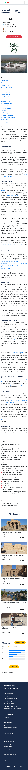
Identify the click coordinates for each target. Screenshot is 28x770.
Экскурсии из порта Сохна (10, 706)
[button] (8, 2)
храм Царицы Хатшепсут (8, 117)
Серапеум (16, 261)
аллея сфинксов (5, 99)
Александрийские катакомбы (9, 265)
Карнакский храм (6, 106)
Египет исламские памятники (11, 727)
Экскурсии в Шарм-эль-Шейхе (11, 688)
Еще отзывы (14, 666)
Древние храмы (8, 725)
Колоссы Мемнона (6, 119)
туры (3, 5)
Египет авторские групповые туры (12, 708)
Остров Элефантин (6, 83)
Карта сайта (6, 763)
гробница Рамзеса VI (7, 110)
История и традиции (9, 741)
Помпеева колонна (6, 261)
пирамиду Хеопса (12, 195)
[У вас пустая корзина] (5, 2)
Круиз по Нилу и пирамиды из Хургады (13, 555)
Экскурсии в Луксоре (9, 696)
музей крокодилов (16, 340)
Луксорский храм (6, 108)
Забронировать (14, 36)
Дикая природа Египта (9, 744)
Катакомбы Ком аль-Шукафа (14, 263)
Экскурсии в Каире (8, 691)
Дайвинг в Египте (8, 746)
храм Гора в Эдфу (18, 352)
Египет (7, 5)
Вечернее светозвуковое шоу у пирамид (13, 244)
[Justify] (23, 2)
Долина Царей (5, 122)
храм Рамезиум (5, 101)
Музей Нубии (5, 85)
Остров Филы (5, 80)
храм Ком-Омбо (5, 96)
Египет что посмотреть (9, 739)
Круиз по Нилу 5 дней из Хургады (11, 532)
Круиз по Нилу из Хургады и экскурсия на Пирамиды (14, 627)
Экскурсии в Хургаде (9, 693)
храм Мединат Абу (6, 103)
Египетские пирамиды (9, 720)
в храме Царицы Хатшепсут (18, 400)
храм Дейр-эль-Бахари (7, 115)
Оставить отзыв (20, 642)
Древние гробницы (8, 722)
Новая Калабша (5, 94)
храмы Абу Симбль (6, 87)
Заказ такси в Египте (9, 703)
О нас (5, 760)
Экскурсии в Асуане (9, 701)
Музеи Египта (7, 717)
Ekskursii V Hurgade (14, 5)
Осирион (3, 89)
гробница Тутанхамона (7, 113)
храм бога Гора (5, 92)
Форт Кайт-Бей (5, 268)
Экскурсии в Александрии (10, 698)
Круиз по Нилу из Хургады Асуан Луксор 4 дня (13, 578)
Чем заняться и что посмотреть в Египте (13, 749)
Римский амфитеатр (7, 267)
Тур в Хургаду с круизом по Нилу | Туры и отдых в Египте (14, 603)
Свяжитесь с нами (8, 758)
